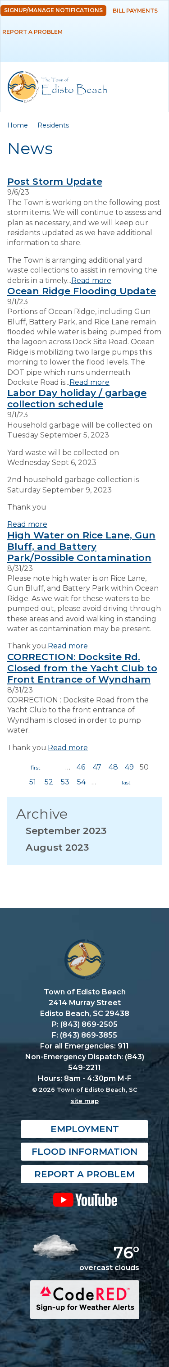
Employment (84, 1129)
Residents (53, 125)
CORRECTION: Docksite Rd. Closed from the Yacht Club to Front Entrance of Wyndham (82, 668)
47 (97, 767)
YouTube (84, 1199)
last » (126, 782)
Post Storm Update (54, 181)
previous (55, 768)
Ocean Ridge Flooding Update (81, 290)
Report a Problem (32, 31)
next (107, 782)
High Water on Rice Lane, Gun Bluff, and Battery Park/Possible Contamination (81, 546)
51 (32, 782)
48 (113, 767)
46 (81, 767)
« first (36, 768)
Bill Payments (135, 10)
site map (85, 1100)
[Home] (57, 87)
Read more (91, 280)
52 (49, 782)
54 (81, 782)
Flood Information (84, 1151)
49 (129, 767)
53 (65, 782)
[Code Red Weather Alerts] (85, 1311)
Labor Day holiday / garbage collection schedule (76, 398)
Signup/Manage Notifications (53, 10)
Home (17, 125)
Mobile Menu (154, 47)
